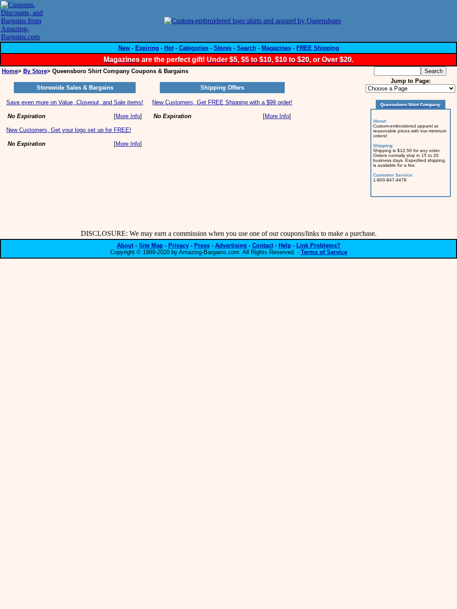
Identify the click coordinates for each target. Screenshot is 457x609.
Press (202, 245)
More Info (128, 116)
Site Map (151, 245)
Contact (262, 245)
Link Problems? (318, 245)
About (125, 245)
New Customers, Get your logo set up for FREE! (68, 130)
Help (284, 245)
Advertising (231, 245)
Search (246, 48)
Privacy (178, 245)
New (124, 48)
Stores (223, 48)
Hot (169, 48)
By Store (35, 71)
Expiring (147, 48)
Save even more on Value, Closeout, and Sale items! (74, 102)
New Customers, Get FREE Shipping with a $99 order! (222, 102)
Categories (193, 48)
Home (10, 71)
